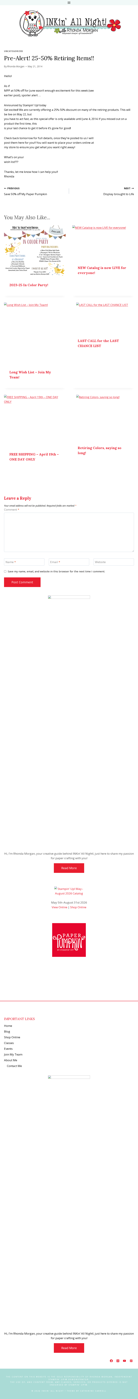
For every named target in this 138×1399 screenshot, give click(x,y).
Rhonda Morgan (15, 66)
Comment (11, 509)
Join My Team (13, 1054)
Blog (7, 1031)
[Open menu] (69, 2)
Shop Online (78, 907)
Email (55, 562)
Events (8, 1049)
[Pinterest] (131, 1361)
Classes (9, 1043)
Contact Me (14, 1066)
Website (100, 562)
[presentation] (35, 251)
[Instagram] (118, 1361)
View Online (59, 907)
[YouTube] (124, 1361)
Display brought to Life (118, 191)
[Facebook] (111, 1361)
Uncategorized (13, 51)
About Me (10, 1060)
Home (8, 1026)
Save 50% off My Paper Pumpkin (25, 191)
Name (11, 562)
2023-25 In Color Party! (28, 285)
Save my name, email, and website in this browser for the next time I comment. (56, 571)
